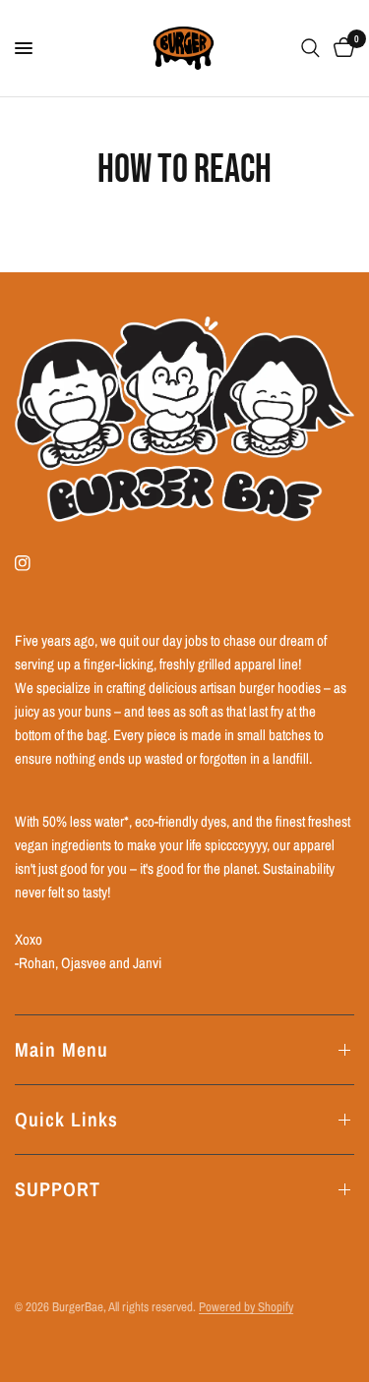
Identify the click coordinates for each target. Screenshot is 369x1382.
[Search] (310, 48)
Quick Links (66, 1119)
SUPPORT (57, 1189)
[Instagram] (36, 563)
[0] (340, 48)
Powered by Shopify (246, 1306)
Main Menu (61, 1049)
